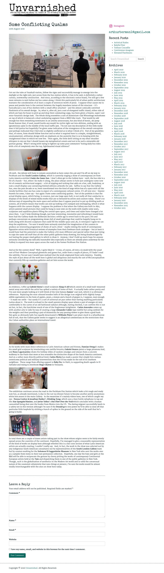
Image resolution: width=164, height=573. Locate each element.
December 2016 (121, 172)
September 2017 (121, 149)
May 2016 (118, 190)
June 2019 (118, 95)
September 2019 (121, 88)
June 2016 (118, 188)
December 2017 (121, 141)
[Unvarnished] (82, 10)
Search (141, 59)
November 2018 (121, 113)
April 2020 (118, 70)
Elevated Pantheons (123, 53)
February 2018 (120, 136)
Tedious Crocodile (122, 48)
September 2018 (121, 118)
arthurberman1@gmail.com (129, 32)
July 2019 (118, 93)
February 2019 (120, 106)
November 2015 (121, 205)
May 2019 (118, 98)
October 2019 (120, 85)
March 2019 (119, 103)
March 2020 (119, 72)
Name (12, 520)
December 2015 (120, 203)
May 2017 (118, 159)
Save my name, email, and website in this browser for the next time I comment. (48, 549)
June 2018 (118, 126)
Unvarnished (31, 568)
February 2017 (120, 167)
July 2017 (118, 154)
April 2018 (118, 131)
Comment (14, 493)
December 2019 (121, 80)
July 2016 (118, 185)
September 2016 (121, 180)
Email (12, 530)
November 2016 (121, 175)
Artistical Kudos (121, 43)
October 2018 (120, 116)
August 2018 (119, 121)
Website (12, 539)
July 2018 (118, 123)
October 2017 (120, 147)
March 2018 (119, 134)
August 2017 (119, 152)
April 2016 (118, 193)
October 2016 (120, 177)
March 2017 (119, 164)
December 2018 (121, 111)
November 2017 (121, 144)
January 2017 (119, 170)
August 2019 (119, 90)
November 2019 (121, 82)
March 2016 (119, 195)
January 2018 (119, 139)
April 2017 (118, 162)
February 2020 (120, 75)
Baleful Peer (119, 45)
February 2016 (120, 198)
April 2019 (118, 100)
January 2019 (120, 108)
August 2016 (119, 182)
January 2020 (120, 77)
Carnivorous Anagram (124, 50)
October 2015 (119, 208)
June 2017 (118, 157)
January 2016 (120, 200)
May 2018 (118, 129)
